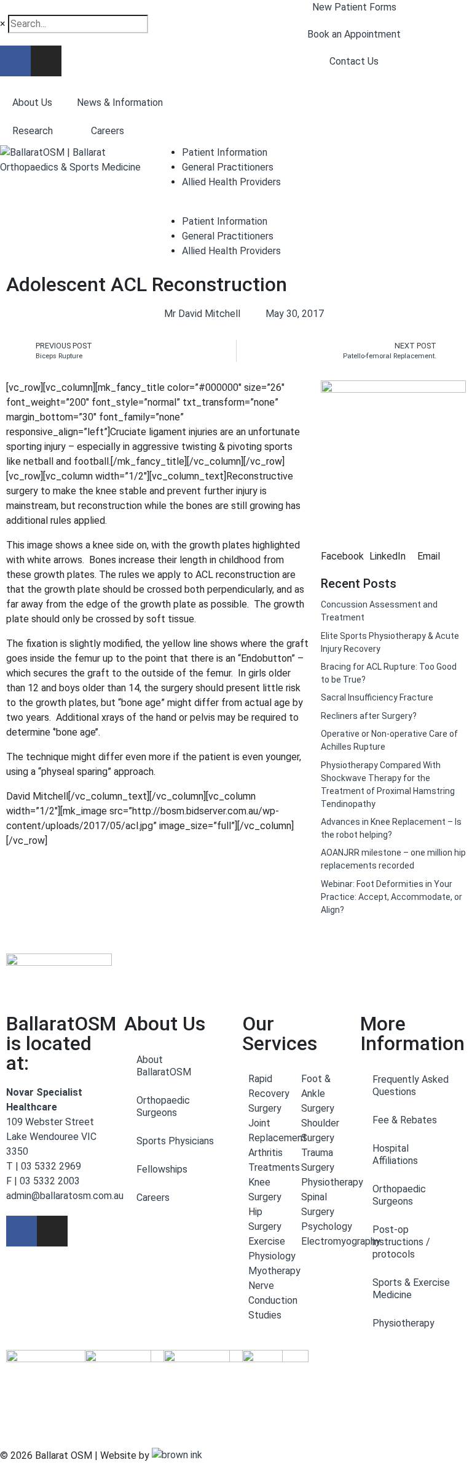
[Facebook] (15, 61)
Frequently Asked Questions (410, 1086)
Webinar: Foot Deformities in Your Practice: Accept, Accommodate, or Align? (391, 897)
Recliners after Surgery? (369, 716)
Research (32, 131)
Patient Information (224, 152)
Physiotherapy (403, 1323)
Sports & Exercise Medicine (411, 1289)
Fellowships (161, 1169)
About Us (32, 102)
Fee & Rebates (404, 1120)
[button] (345, 549)
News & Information (120, 102)
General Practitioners (227, 167)
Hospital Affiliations (395, 1154)
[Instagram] (46, 61)
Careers (107, 131)
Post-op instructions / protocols (401, 1242)
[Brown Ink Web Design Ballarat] (177, 1455)
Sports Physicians (175, 1141)
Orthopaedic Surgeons (163, 1106)
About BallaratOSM (163, 1066)
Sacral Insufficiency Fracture (377, 697)
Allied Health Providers (231, 182)
